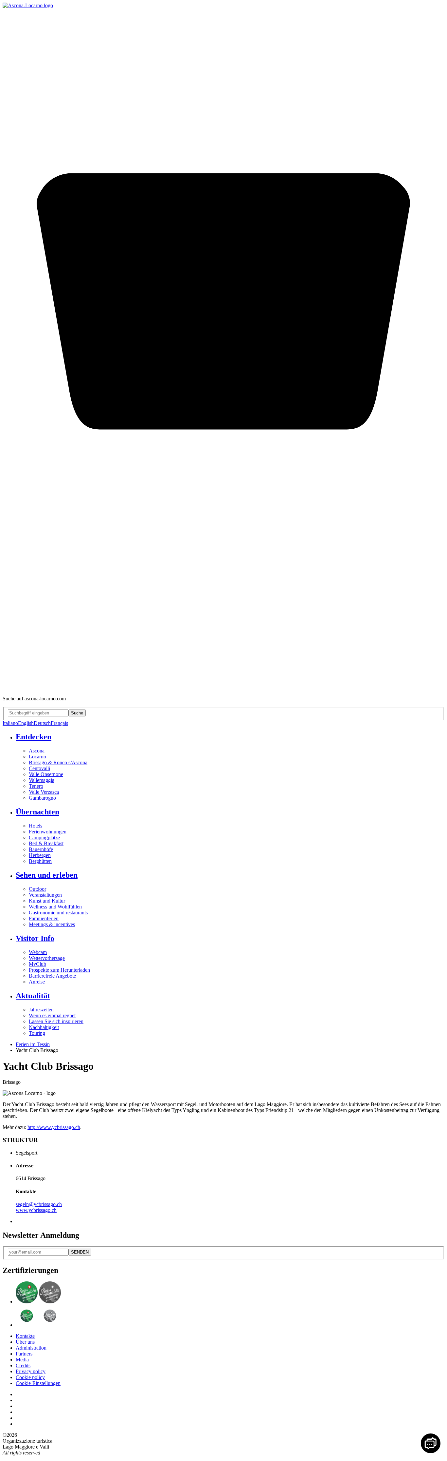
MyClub (37, 964)
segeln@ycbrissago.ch (39, 1204)
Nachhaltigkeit (44, 1027)
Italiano (10, 723)
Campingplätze (44, 837)
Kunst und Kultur (47, 901)
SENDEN (80, 1252)
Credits (23, 1365)
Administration (31, 1348)
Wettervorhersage (47, 958)
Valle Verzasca (44, 792)
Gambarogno (42, 798)
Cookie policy (30, 1377)
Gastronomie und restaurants (58, 912)
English (26, 723)
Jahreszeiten (41, 1009)
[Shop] (223, 687)
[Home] (28, 5)
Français (59, 723)
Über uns (25, 1342)
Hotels (35, 825)
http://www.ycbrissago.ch (53, 1127)
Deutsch (42, 723)
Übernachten (37, 812)
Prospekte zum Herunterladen (59, 970)
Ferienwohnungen (47, 831)
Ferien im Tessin (33, 1044)
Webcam (38, 952)
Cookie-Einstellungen (38, 1383)
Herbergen (40, 855)
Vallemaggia (41, 780)
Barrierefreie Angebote (52, 976)
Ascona (37, 750)
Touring (37, 1033)
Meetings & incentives (52, 924)
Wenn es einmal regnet (52, 1015)
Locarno (37, 756)
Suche (77, 713)
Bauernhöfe (41, 849)
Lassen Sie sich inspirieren (56, 1021)
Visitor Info (35, 938)
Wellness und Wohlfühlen (55, 906)
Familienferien (44, 918)
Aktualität (33, 995)
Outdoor (37, 889)
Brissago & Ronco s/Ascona (58, 762)
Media (22, 1359)
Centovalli (39, 768)
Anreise (37, 981)
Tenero (36, 786)
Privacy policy (30, 1371)
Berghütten (40, 861)
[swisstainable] (38, 1301)
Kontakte (25, 1336)
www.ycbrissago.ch (36, 1210)
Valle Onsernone (46, 774)
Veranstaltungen (45, 895)
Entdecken (33, 736)
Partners (24, 1353)
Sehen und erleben (47, 875)
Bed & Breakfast (46, 843)
